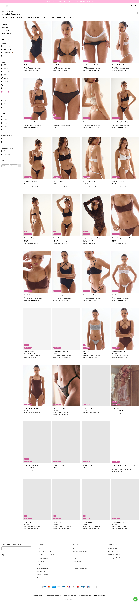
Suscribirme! (56, 33)
